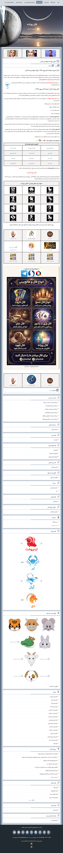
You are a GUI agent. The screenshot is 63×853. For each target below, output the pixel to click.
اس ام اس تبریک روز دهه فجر (51, 409)
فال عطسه (55, 810)
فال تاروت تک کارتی (53, 710)
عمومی (50, 390)
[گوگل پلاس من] (23, 832)
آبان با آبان (31, 158)
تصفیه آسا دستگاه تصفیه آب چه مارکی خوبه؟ (48, 754)
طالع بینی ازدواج (54, 477)
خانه (58, 2)
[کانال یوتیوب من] (18, 832)
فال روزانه (39, 2)
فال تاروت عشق (54, 733)
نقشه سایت (23, 841)
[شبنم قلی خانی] (12, 54)
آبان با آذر (13, 158)
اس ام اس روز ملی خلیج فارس (51, 412)
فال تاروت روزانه (54, 696)
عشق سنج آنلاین (54, 512)
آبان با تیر (50, 153)
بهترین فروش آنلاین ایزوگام (52, 770)
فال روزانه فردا (54, 820)
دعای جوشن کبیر (54, 488)
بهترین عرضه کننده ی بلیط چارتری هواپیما (49, 774)
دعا (57, 491)
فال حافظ (53, 2)
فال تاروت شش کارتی (53, 723)
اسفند (37, 140)
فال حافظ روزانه (13, 250)
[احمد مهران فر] (50, 54)
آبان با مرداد (31, 153)
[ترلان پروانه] (31, 54)
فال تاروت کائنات (54, 706)
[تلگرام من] (44, 832)
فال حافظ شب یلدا (54, 794)
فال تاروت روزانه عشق (53, 737)
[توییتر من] (27, 832)
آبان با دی (50, 163)
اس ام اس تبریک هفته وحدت (51, 406)
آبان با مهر (50, 158)
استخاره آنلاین (19, 2)
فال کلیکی (55, 501)
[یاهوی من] (48, 832)
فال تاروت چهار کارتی (53, 716)
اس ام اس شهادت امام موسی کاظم (50, 416)
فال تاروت (46, 2)
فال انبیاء (56, 440)
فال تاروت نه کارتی (53, 726)
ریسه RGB (55, 522)
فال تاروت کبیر (54, 700)
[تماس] (31, 832)
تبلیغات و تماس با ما (9, 2)
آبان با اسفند (13, 163)
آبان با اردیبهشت (31, 148)
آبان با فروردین (50, 148)
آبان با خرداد (13, 148)
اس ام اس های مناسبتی (30, 2)
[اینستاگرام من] (35, 832)
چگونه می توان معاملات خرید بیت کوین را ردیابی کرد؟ (46, 767)
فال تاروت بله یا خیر (53, 740)
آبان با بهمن (31, 163)
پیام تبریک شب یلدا (53, 797)
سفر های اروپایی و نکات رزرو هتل (50, 760)
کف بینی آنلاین (54, 467)
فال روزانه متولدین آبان (47, 61)
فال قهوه (56, 450)
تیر (42, 140)
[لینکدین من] (14, 832)
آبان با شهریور (13, 153)
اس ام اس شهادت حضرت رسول (50, 402)
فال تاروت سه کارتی (53, 713)
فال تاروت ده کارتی (53, 730)
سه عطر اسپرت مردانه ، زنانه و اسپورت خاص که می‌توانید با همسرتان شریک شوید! (39, 757)
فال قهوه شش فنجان (53, 457)
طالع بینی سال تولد (53, 686)
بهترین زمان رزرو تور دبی (52, 764)
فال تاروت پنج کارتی (53, 720)
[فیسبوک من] (40, 832)
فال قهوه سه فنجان (53, 453)
